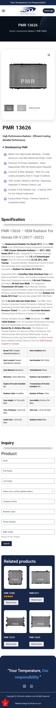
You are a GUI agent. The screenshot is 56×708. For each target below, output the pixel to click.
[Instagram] (24, 686)
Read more (11, 602)
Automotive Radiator (26, 31)
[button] (3, 11)
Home (12, 31)
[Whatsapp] (31, 686)
